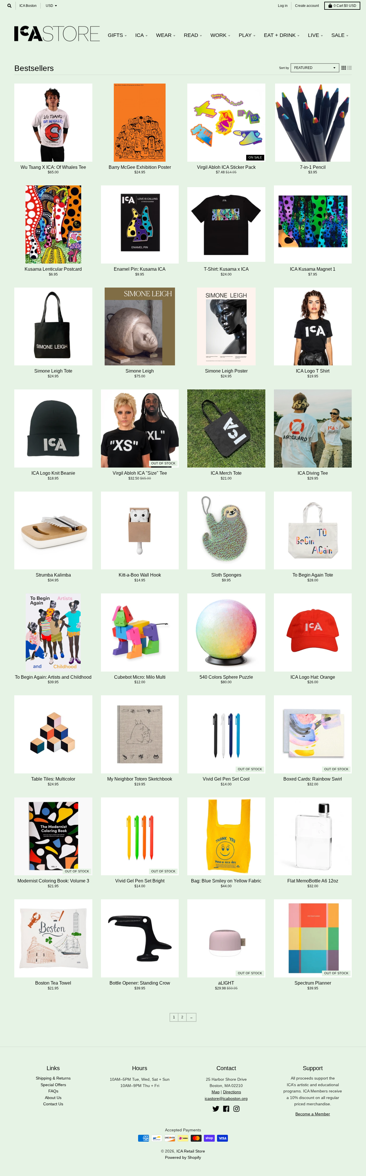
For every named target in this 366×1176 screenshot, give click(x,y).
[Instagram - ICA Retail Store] (236, 1108)
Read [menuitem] (191, 35)
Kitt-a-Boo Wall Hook (140, 575)
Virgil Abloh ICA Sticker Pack (226, 167)
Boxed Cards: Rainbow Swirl (312, 779)
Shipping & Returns (53, 1078)
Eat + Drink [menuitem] (280, 35)
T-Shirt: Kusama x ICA (226, 269)
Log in (283, 6)
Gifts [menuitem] (115, 35)
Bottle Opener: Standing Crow (140, 983)
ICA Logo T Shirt (312, 371)
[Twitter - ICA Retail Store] (215, 1108)
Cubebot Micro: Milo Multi (140, 677)
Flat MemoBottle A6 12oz (312, 880)
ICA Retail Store (190, 1151)
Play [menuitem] (245, 35)
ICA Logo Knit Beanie (53, 473)
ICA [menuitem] (139, 35)
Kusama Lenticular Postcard (53, 269)
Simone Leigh (140, 371)
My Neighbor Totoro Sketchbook (139, 779)
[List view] (349, 68)
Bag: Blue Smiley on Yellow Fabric (226, 880)
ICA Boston (28, 6)
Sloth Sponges (226, 575)
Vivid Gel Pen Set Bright (139, 880)
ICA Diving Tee (313, 473)
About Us (53, 1097)
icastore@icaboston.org (226, 1098)
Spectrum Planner (313, 983)
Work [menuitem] (218, 35)
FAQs (53, 1091)
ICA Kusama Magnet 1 (312, 269)
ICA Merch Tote (226, 473)
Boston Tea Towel (53, 983)
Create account (307, 6)
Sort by (284, 68)
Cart (345, 6)
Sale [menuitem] (338, 35)
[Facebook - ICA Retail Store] (226, 1108)
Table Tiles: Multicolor (53, 779)
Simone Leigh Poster (226, 371)
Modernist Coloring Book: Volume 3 (53, 880)
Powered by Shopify (183, 1157)
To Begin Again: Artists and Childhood (53, 677)
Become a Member (312, 1114)
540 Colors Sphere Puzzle (226, 677)
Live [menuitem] (313, 35)
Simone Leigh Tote (53, 371)
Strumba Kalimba (53, 575)
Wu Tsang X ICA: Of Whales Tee (53, 167)
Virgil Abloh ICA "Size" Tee (140, 473)
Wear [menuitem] (164, 35)
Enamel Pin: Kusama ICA (140, 269)
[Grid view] (343, 68)
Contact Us (53, 1104)
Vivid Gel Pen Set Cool (226, 779)
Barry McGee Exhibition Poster (140, 167)
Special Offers (53, 1084)
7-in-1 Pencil (313, 167)
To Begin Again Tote (313, 575)
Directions (232, 1092)
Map (216, 1092)
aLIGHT (226, 983)
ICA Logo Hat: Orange (313, 677)
